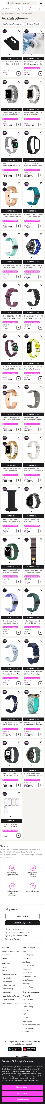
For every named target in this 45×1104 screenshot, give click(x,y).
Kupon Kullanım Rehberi (11, 996)
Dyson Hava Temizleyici (31, 1025)
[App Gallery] (29, 1049)
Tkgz (18, 855)
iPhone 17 (26, 1003)
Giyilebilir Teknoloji (33, 24)
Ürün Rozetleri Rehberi (10, 1000)
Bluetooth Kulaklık (29, 976)
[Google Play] (15, 1049)
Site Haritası (6, 992)
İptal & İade (6, 978)
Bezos (23, 852)
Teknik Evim (30, 852)
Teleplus (32, 855)
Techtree (17, 852)
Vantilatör (26, 1018)
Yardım (4, 971)
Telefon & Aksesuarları (24, 14)
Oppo (14, 849)
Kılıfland (32, 849)
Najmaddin (25, 855)
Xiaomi (9, 849)
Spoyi (12, 852)
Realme (25, 849)
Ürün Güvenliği (7, 989)
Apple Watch (27, 973)
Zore (2, 852)
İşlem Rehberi (7, 982)
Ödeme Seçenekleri (9, 974)
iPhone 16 (26, 1010)
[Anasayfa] (3, 13)
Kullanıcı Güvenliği (9, 985)
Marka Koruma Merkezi (11, 951)
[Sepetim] (40, 3)
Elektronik (9, 14)
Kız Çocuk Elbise (28, 1000)
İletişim (4, 958)
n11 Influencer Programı (11, 1003)
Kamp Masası (27, 1032)
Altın (24, 951)
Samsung (3, 849)
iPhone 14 (26, 958)
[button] (9, 54)
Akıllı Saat (26, 962)
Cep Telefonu (27, 987)
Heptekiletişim (5, 855)
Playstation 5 (27, 969)
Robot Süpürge (28, 955)
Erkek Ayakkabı (28, 980)
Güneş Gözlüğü (28, 1007)
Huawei (20, 849)
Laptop (25, 1014)
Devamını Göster (6, 858)
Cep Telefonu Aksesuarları (12, 24)
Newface (38, 849)
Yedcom (39, 855)
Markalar (5, 955)
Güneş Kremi (27, 1021)
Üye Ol (4, 967)
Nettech (13, 855)
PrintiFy (6, 852)
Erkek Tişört (26, 984)
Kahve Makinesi (28, 1028)
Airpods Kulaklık (28, 966)
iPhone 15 (26, 996)
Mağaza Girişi (22, 916)
